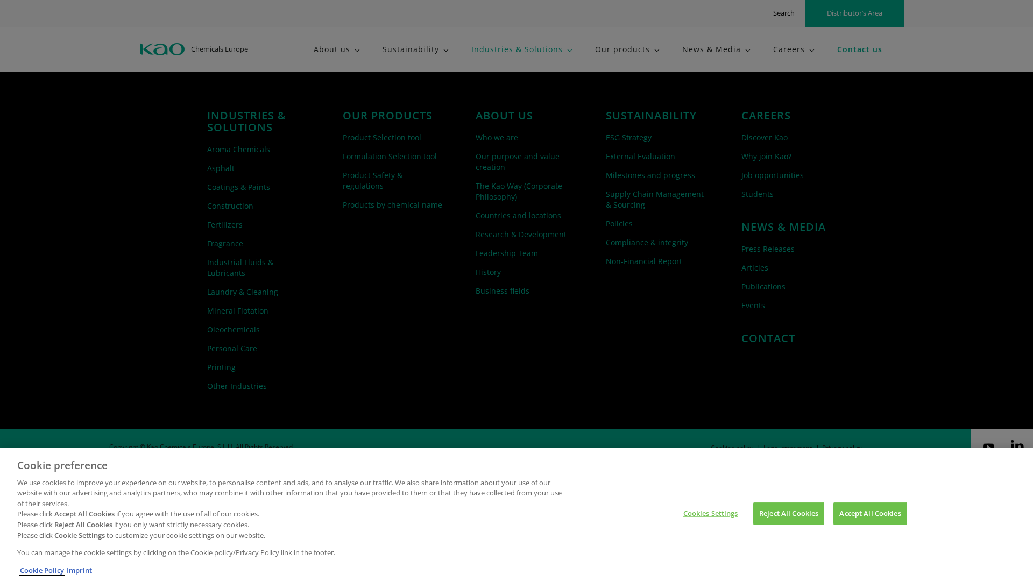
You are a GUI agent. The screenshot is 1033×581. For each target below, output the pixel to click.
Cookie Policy (42, 570)
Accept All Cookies (870, 513)
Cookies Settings (710, 513)
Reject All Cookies (788, 513)
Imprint (79, 570)
